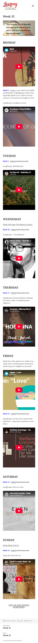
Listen (12, 90)
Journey (21, 621)
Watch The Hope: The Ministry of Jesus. (18, 224)
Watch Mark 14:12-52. (11, 545)
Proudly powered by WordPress (12, 640)
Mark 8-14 (29, 621)
